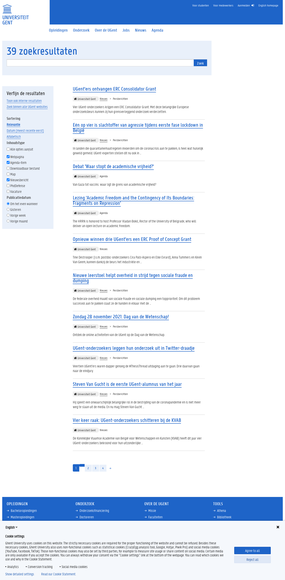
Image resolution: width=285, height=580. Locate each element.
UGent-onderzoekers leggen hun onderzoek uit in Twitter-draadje (134, 348)
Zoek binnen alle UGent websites (27, 106)
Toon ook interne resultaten (24, 100)
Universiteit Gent (86, 99)
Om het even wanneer (24, 203)
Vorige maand (19, 221)
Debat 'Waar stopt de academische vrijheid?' (113, 166)
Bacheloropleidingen (24, 510)
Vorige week (18, 215)
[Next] (110, 468)
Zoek (200, 63)
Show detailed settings (19, 574)
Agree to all (252, 550)
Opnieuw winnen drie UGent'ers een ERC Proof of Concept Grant (132, 239)
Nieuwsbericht (19, 179)
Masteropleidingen (22, 517)
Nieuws (104, 98)
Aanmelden (244, 5)
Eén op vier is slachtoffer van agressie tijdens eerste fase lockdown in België (138, 127)
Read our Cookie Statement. (58, 574)
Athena (221, 510)
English (10, 527)
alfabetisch (14, 136)
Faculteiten (155, 517)
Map (13, 174)
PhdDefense (17, 185)
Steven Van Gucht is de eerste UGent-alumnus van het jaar (127, 384)
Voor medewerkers (223, 5)
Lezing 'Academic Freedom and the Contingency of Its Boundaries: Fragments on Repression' (133, 200)
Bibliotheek (224, 517)
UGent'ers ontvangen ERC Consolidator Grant (114, 88)
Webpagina (17, 156)
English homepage (268, 5)
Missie (152, 510)
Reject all (252, 559)
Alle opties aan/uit (21, 149)
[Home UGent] (15, 11)
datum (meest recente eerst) (25, 130)
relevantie (13, 124)
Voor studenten (200, 5)
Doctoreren (86, 517)
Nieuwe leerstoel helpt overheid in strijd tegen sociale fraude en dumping (133, 278)
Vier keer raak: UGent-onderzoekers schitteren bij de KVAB (127, 420)
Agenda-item (18, 162)
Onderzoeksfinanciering (94, 510)
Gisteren (15, 209)
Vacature (16, 191)
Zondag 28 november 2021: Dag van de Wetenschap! (121, 316)
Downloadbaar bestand (25, 168)
